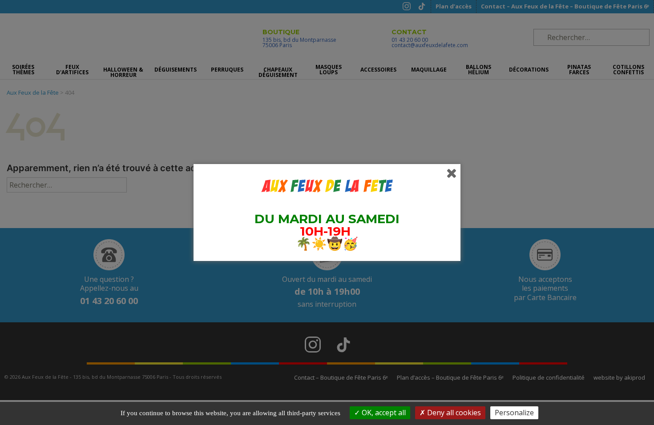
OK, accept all (383, 412)
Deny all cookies (453, 412)
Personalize (514, 412)
